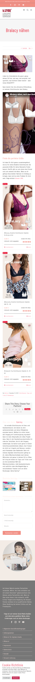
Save (28, 409)
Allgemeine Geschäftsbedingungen (14, 629)
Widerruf (6, 641)
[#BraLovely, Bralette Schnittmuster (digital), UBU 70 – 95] (17, 276)
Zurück (25, 48)
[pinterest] (19, 622)
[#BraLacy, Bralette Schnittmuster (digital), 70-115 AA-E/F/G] (17, 207)
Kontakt (6, 654)
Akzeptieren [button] (16, 678)
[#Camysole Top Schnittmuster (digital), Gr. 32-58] (17, 345)
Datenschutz (8, 649)
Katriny (6, 393)
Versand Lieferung (9, 658)
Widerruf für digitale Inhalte (13, 637)
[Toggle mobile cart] (24, 10)
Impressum (7, 645)
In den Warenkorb (9, 247)
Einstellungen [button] (6, 678)
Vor (30, 48)
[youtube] (23, 622)
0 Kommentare (10, 395)
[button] (4, 486)
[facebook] (12, 622)
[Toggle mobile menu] (31, 10)
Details (29, 247)
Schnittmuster (22, 393)
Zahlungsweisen (9, 633)
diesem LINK (19, 178)
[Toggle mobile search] (28, 10)
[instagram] (16, 622)
